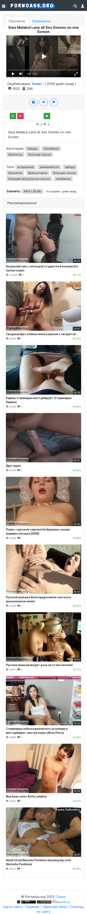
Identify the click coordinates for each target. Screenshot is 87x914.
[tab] (33, 102)
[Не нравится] (20, 116)
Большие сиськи (39, 154)
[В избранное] (47, 116)
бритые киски (37, 173)
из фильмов (25, 167)
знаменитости (49, 167)
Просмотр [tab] (17, 21)
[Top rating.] (28, 901)
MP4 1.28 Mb (32, 191)
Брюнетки (15, 154)
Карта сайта (12, 907)
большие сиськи (64, 173)
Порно (61, 897)
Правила (32, 907)
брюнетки (15, 173)
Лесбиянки (51, 148)
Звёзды (32, 148)
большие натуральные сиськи (29, 178)
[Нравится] (13, 116)
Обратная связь (54, 907)
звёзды (70, 167)
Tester (36, 84)
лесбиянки (63, 178)
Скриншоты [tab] (41, 21)
